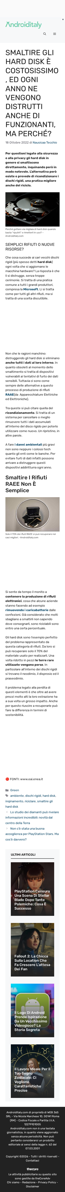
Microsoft (30, 289)
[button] (45, 34)
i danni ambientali (28, 444)
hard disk (49, 795)
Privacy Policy (47, 1182)
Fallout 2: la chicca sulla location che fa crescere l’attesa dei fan (32, 962)
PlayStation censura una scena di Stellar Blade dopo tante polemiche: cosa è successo (32, 899)
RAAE (9, 394)
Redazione (28, 1182)
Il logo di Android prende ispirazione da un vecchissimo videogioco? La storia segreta (30, 1021)
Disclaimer (32, 1186)
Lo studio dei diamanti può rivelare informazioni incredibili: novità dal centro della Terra (32, 817)
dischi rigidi (33, 795)
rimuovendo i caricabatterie (26, 610)
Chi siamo (13, 1182)
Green (14, 790)
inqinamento (14, 801)
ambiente (17, 795)
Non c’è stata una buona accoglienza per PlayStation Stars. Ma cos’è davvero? (32, 834)
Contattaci (32, 1160)
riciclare (30, 801)
